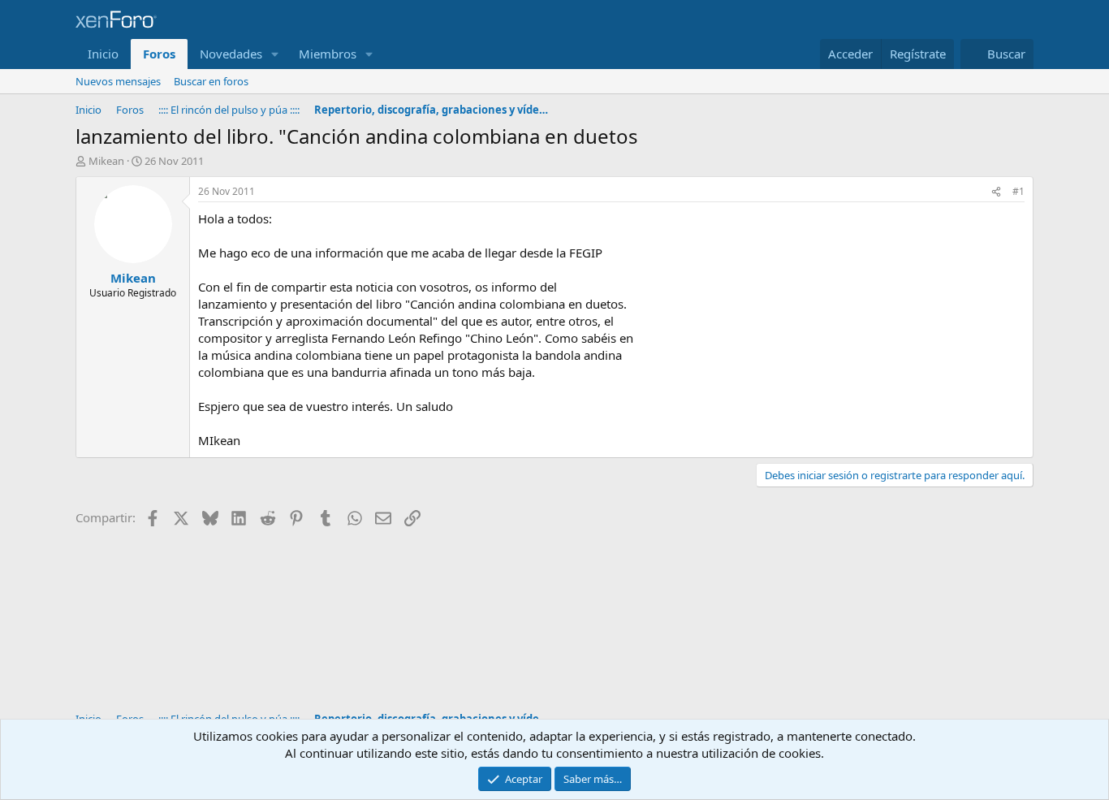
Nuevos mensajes (118, 81)
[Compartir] (996, 192)
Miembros (327, 53)
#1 (1018, 191)
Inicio (103, 53)
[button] (275, 54)
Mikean (106, 161)
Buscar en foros (211, 81)
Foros (159, 53)
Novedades (231, 53)
